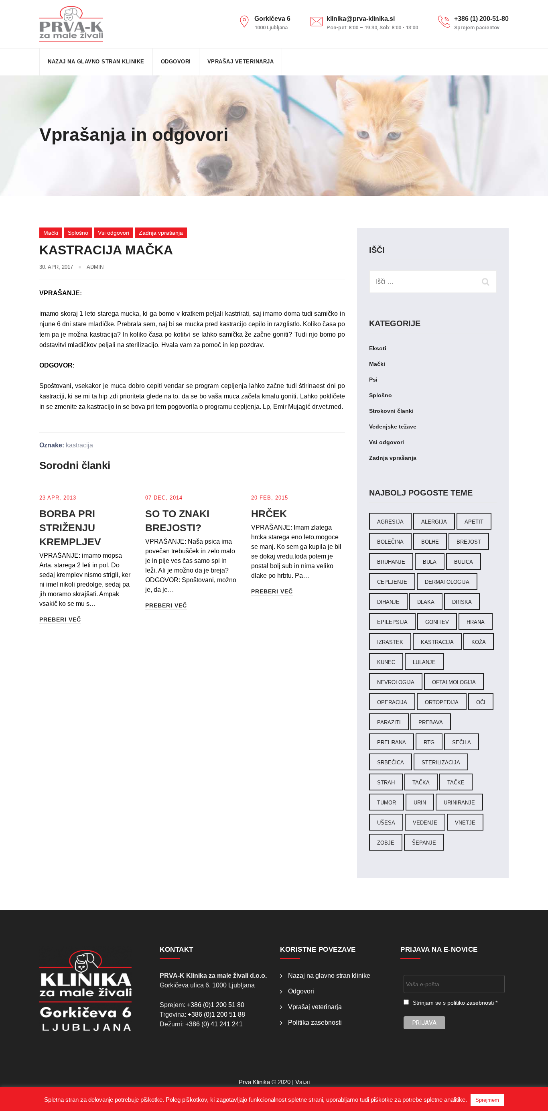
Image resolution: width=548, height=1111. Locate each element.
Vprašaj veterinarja (240, 62)
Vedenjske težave (392, 426)
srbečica (390, 763)
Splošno (78, 233)
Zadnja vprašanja (161, 233)
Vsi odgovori (113, 233)
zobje (385, 843)
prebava (430, 722)
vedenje (425, 823)
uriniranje (459, 803)
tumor (386, 803)
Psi (373, 379)
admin (95, 267)
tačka (421, 783)
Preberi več (60, 619)
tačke (456, 783)
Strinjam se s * (455, 1002)
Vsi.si (302, 1082)
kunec (386, 662)
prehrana (391, 742)
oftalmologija (454, 682)
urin (420, 803)
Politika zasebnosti (315, 1022)
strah (386, 783)
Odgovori (176, 62)
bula (429, 562)
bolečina (390, 542)
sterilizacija (441, 763)
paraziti (389, 722)
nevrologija (395, 682)
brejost (469, 542)
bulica (463, 562)
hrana (476, 622)
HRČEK (269, 513)
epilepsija (392, 622)
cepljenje (392, 582)
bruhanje (391, 562)
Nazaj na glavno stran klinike (96, 62)
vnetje (465, 823)
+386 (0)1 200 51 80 (215, 1004)
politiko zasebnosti (470, 1002)
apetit (474, 522)
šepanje (424, 843)
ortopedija (442, 702)
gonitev (437, 622)
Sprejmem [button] (487, 1100)
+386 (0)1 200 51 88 (216, 1014)
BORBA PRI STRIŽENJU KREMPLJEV (70, 527)
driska (462, 602)
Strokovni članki (391, 411)
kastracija (79, 445)
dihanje (388, 602)
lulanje (424, 662)
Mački (50, 233)
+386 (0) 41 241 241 (214, 1024)
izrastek (390, 642)
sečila (461, 742)
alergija (434, 522)
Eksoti (377, 348)
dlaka (425, 602)
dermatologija (447, 582)
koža (478, 642)
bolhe (430, 542)
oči (480, 702)
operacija (392, 702)
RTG (429, 742)
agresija (390, 522)
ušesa (386, 823)
